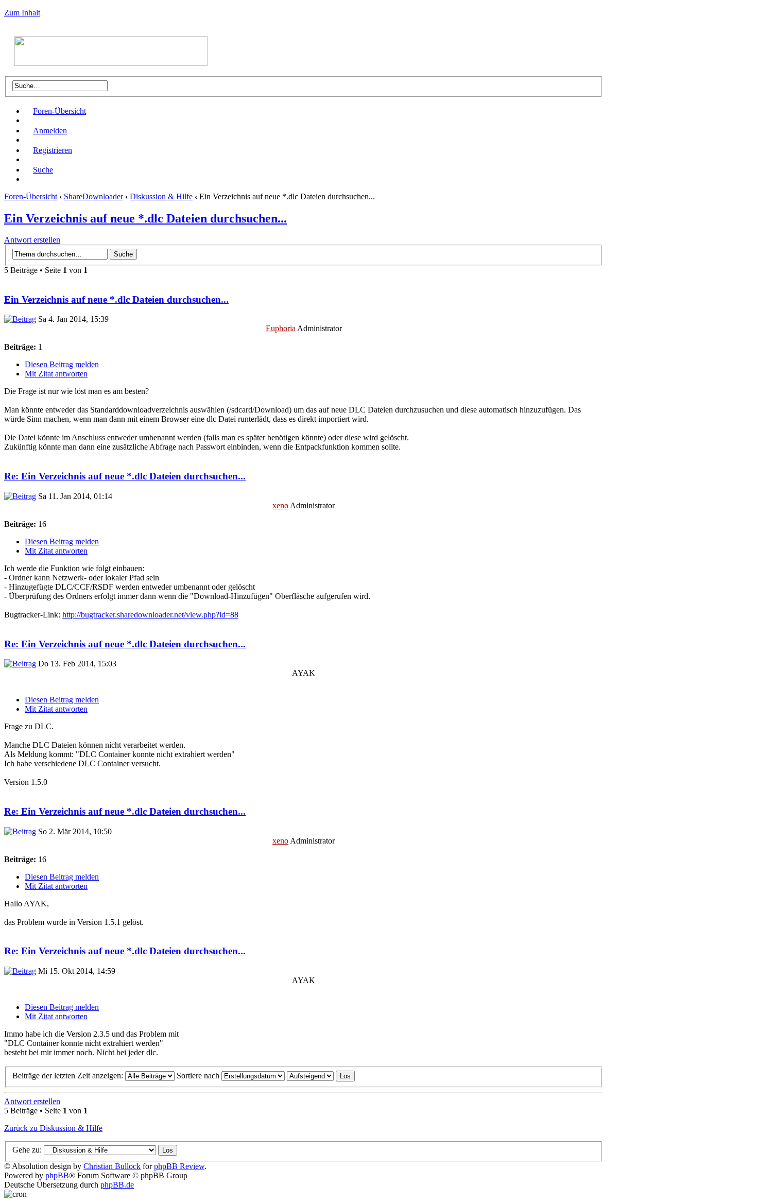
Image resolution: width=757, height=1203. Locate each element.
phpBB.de (117, 1184)
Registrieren (52, 150)
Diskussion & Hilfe (161, 196)
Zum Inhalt (22, 12)
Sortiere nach (199, 1075)
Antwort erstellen (32, 239)
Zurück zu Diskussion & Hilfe (53, 1128)
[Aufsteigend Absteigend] (321, 1075)
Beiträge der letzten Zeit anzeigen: (68, 1075)
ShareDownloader (93, 196)
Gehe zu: (27, 1149)
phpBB (57, 1175)
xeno (280, 505)
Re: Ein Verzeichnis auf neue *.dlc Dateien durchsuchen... (125, 476)
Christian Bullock (112, 1166)
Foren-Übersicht (59, 111)
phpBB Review (179, 1166)
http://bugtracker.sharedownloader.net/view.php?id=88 (150, 614)
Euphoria (281, 328)
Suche (43, 169)
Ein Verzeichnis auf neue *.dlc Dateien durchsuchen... (145, 218)
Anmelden (50, 130)
